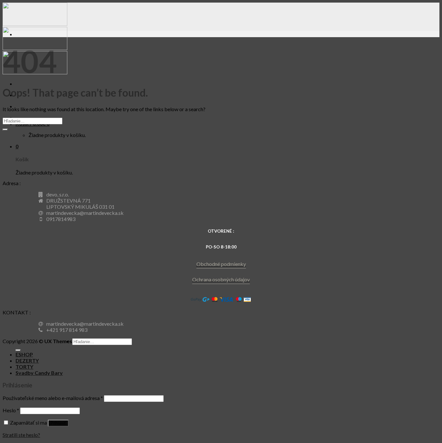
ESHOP (24, 354)
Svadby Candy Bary (39, 373)
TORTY (24, 367)
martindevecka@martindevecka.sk (85, 213)
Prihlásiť (58, 423)
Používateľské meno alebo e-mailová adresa (53, 398)
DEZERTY (27, 360)
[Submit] (5, 130)
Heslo (11, 410)
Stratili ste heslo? (21, 435)
